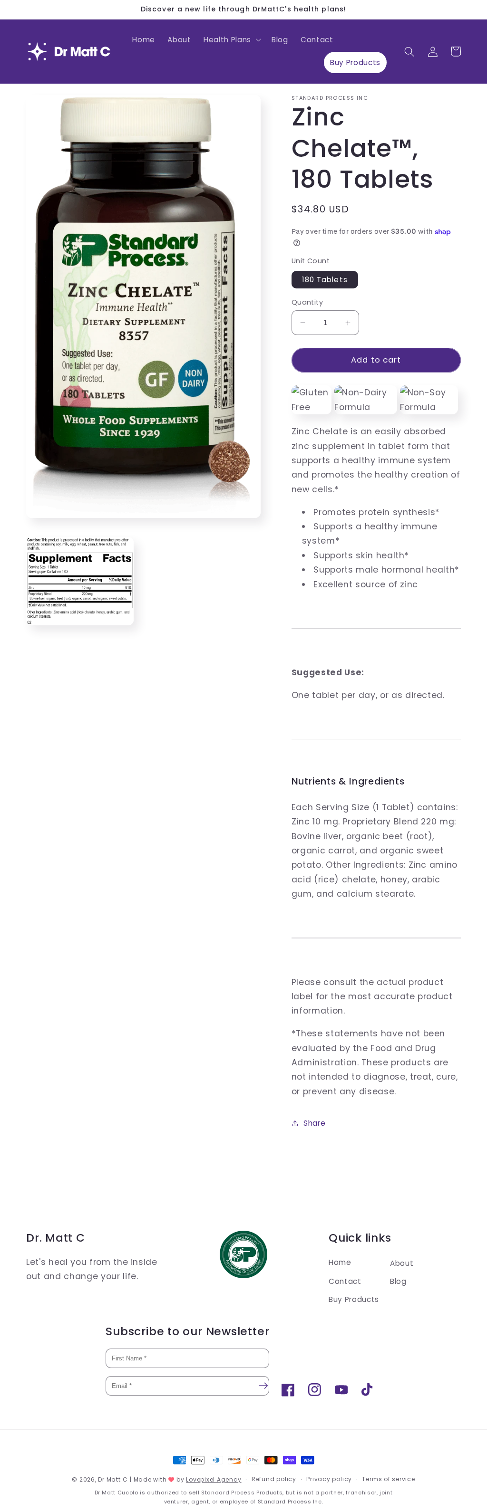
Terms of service (388, 1479)
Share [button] (314, 1123)
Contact (345, 1281)
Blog (398, 1281)
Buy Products (354, 1299)
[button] (231, 40)
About (401, 1263)
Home (340, 1262)
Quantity (307, 302)
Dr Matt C (112, 1479)
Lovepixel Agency (213, 1479)
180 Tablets (325, 280)
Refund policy (274, 1479)
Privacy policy (329, 1479)
